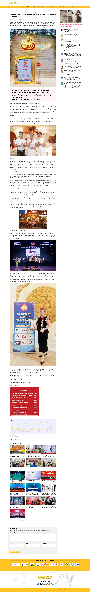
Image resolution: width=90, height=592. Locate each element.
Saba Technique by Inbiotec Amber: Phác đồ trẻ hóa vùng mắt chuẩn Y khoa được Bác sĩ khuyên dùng (72, 40)
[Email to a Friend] (15, 436)
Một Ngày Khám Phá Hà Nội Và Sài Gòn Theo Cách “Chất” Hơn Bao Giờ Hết (30, 92)
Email (27, 543)
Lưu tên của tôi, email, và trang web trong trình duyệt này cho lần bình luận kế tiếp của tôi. (32, 548)
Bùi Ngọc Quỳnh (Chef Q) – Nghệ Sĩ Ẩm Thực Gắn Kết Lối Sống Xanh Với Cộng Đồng (31, 422)
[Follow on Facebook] (38, 584)
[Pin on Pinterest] (17, 436)
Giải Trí (74, 6)
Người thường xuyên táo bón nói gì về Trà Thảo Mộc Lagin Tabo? (72, 67)
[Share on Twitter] (13, 436)
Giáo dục (47, 6)
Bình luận (12, 532)
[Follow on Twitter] (43, 584)
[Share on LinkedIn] (20, 436)
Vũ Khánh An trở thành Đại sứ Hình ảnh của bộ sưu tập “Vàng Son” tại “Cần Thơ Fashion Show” (72, 78)
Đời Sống (53, 6)
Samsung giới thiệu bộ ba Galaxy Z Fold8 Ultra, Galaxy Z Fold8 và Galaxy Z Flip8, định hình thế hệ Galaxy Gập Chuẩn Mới (72, 55)
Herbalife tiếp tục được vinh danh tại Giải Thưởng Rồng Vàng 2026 (28, 94)
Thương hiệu (26, 6)
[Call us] (45, 584)
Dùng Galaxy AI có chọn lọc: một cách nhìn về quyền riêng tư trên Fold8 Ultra (71, 30)
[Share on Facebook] (11, 436)
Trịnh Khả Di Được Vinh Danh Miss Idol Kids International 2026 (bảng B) (28, 426)
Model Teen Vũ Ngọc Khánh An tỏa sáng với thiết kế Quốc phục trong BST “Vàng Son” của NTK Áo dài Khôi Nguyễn (72, 72)
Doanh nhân (18, 6)
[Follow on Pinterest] (47, 584)
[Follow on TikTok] (41, 584)
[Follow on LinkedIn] (52, 584)
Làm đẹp (34, 6)
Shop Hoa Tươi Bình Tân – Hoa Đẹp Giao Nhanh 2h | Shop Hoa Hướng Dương (30, 90)
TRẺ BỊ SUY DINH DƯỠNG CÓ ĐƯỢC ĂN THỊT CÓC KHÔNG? (26, 424)
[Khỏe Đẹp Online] (13, 3)
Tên (11, 543)
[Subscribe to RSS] (49, 584)
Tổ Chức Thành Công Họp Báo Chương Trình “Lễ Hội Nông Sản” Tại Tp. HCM (30, 431)
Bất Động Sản (66, 6)
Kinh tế (59, 6)
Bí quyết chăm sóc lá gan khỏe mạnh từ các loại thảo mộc (71, 35)
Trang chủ (11, 6)
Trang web (44, 543)
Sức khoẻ (40, 6)
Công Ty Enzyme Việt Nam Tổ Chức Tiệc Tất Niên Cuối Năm (26, 99)
